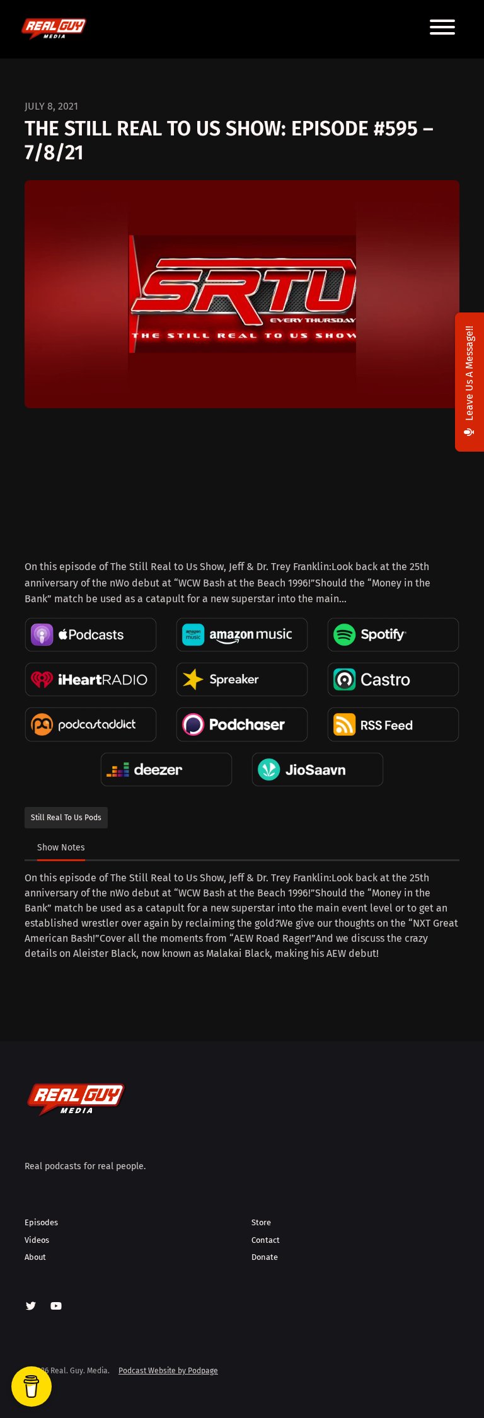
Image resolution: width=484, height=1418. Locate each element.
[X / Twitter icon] (31, 1306)
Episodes (41, 1222)
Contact (265, 1240)
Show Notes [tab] (61, 847)
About (35, 1257)
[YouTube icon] (56, 1306)
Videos (37, 1240)
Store (261, 1222)
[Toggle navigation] (442, 29)
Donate (264, 1257)
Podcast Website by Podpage (168, 1370)
